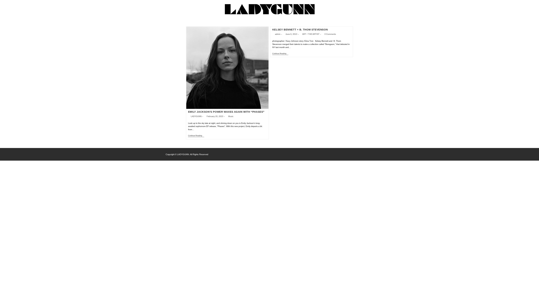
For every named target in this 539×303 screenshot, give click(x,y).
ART (304, 34)
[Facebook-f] (360, 154)
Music (230, 116)
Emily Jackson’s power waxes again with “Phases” (226, 111)
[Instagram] (366, 154)
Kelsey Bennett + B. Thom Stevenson (300, 29)
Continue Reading (196, 136)
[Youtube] (372, 154)
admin (277, 34)
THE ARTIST (313, 34)
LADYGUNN (196, 116)
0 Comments (330, 34)
